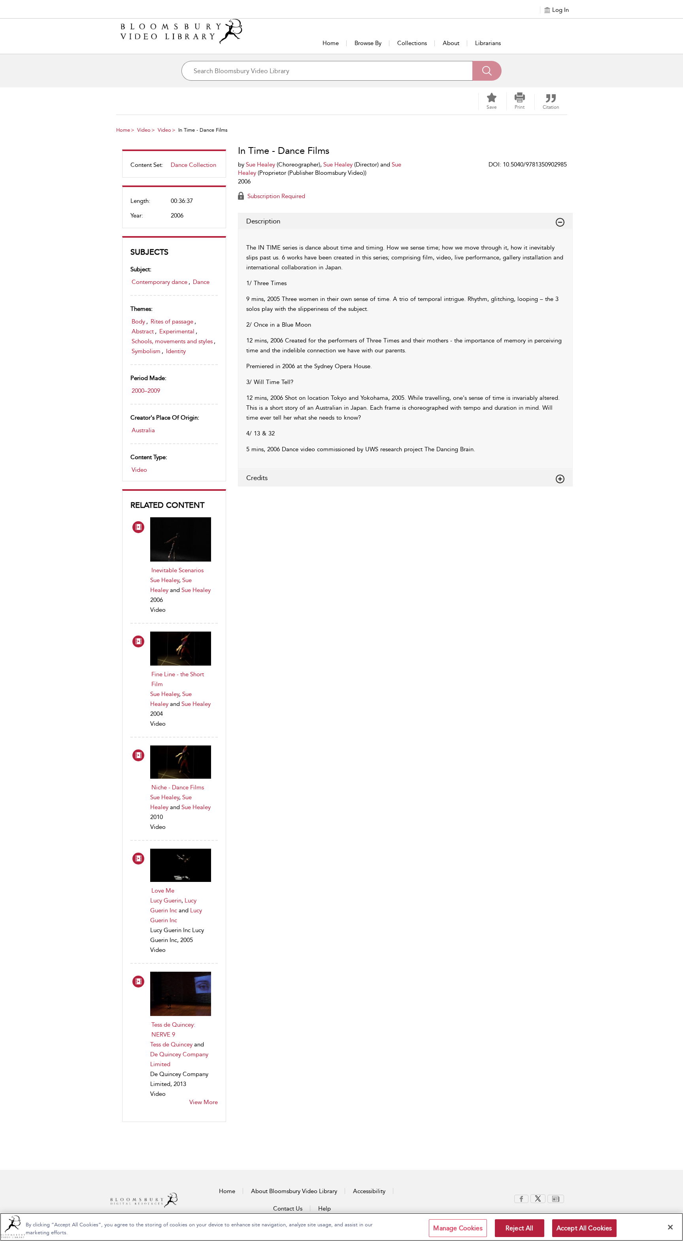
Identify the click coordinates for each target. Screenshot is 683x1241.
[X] (538, 1198)
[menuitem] (174, 168)
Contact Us (287, 1208)
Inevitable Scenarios (177, 570)
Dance (201, 282)
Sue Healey (164, 580)
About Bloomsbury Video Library (294, 1191)
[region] (341, 1227)
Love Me (162, 890)
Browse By (368, 43)
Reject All (520, 1228)
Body (138, 321)
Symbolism (146, 351)
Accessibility (369, 1191)
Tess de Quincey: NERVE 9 (173, 1029)
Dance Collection (193, 164)
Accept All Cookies (584, 1228)
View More (203, 1102)
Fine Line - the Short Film (177, 679)
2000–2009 (146, 390)
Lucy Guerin (165, 900)
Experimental (176, 331)
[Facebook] (521, 1198)
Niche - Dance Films (177, 787)
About (451, 43)
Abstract (143, 331)
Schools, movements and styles (172, 341)
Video (144, 130)
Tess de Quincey (171, 1044)
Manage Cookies (457, 1228)
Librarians (488, 43)
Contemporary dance (159, 282)
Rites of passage (172, 321)
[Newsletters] (556, 1198)
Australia (143, 430)
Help (324, 1208)
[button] (520, 101)
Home (331, 43)
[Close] (670, 1227)
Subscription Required (275, 196)
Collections (412, 43)
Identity (176, 351)
